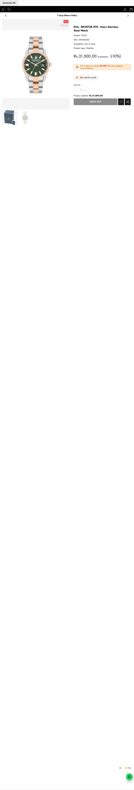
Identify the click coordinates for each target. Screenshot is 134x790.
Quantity (77, 85)
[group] (9, 117)
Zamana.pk (9, 2)
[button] (6, 15)
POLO (84, 35)
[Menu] (3, 9)
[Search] (9, 9)
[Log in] (125, 9)
